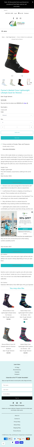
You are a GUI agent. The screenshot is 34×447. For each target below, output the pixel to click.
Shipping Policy (17, 427)
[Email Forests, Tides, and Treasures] (20, 18)
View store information (9, 149)
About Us (17, 415)
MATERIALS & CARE (17, 265)
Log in (15, 13)
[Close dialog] (32, 212)
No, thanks (25, 233)
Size (2, 119)
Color (2, 112)
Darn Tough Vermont (6, 96)
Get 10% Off (25, 229)
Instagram (17, 374)
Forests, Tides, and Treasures (11, 434)
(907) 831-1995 (9, 13)
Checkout (26, 13)
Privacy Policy (17, 421)
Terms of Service (17, 430)
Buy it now (17, 137)
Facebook (17, 372)
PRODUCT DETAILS (17, 182)
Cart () (21, 13)
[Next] (21, 75)
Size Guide (4, 107)
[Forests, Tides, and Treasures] (17, 24)
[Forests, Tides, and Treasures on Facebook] (13, 18)
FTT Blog (17, 367)
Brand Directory (17, 369)
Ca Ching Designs (28, 434)
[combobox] (17, 10)
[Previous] (12, 75)
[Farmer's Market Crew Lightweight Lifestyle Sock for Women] (17, 58)
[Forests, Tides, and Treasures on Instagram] (17, 18)
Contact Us (17, 418)
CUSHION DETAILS (17, 251)
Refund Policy (17, 424)
